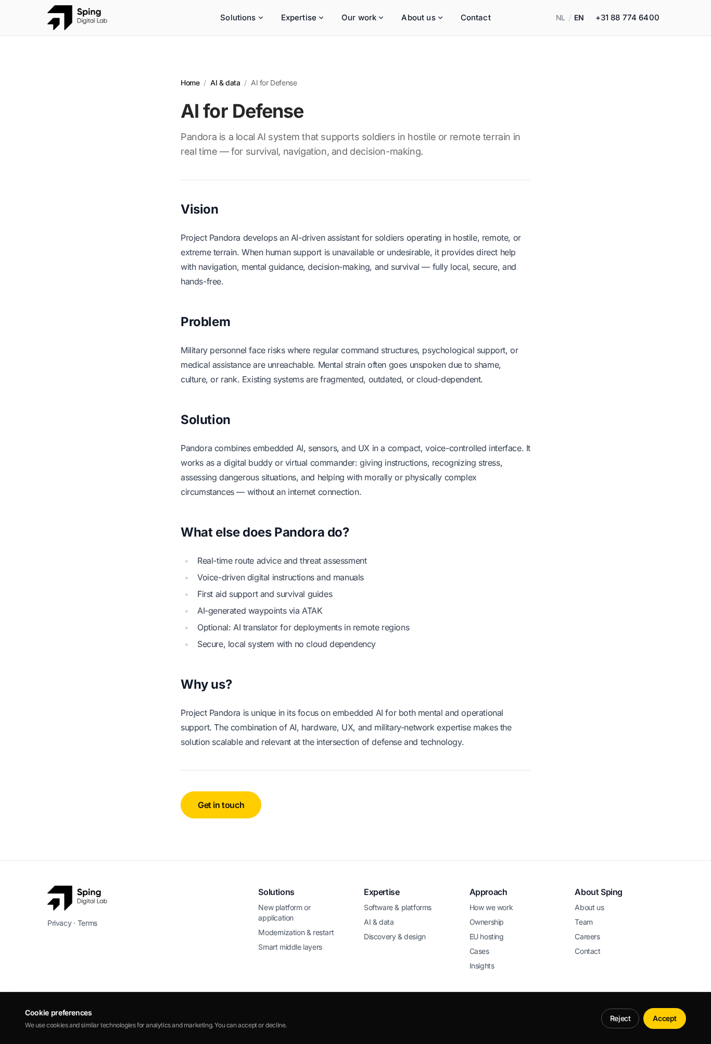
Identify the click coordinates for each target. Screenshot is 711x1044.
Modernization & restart (296, 932)
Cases (479, 951)
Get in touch (221, 805)
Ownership (486, 921)
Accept (665, 1018)
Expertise (298, 17)
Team (583, 921)
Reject (620, 1018)
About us (418, 17)
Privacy (59, 922)
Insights (481, 965)
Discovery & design (395, 936)
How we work (491, 907)
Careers (587, 936)
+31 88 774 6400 (627, 17)
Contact (476, 17)
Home (190, 82)
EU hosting (486, 936)
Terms (87, 922)
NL (560, 17)
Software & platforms (397, 907)
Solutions (238, 17)
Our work (358, 17)
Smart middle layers (290, 946)
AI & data (225, 82)
